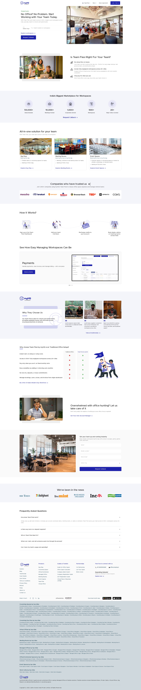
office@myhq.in (114, 567)
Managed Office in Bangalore (64, 649)
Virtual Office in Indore (78, 633)
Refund (22, 585)
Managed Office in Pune (34, 651)
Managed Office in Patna (87, 653)
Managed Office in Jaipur (46, 651)
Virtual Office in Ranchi (30, 636)
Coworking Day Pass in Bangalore (88, 622)
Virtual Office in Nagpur (83, 635)
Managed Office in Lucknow (32, 653)
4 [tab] (71, 285)
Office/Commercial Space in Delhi (44, 659)
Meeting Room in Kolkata (53, 644)
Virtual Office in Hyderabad (98, 631)
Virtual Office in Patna (66, 636)
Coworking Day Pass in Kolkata (98, 624)
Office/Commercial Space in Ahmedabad (35, 660)
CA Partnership (80, 567)
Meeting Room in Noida (25, 642)
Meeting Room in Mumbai (76, 642)
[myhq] (25, 3)
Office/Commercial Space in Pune (70, 660)
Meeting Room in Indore (66, 644)
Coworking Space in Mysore (89, 615)
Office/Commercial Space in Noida (27, 659)
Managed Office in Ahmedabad (108, 649)
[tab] (70, 517)
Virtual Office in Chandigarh (42, 635)
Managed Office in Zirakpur (62, 653)
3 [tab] (70, 285)
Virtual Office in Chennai (32, 633)
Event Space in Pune (109, 666)
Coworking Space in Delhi (54, 606)
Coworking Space (43, 569)
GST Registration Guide (63, 576)
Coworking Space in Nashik (101, 611)
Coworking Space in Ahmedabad (47, 608)
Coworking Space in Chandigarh (89, 609)
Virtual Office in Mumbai (85, 631)
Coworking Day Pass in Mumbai (104, 622)
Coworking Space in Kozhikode (102, 613)
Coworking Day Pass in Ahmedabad (37, 624)
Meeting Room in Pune (29, 644)
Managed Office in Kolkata (60, 651)
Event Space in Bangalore (60, 666)
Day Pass (41, 567)
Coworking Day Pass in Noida (26, 622)
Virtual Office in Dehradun (96, 635)
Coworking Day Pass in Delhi (40, 622)
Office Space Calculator (63, 569)
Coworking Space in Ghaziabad (40, 606)
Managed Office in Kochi (85, 651)
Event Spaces (42, 579)
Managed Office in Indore (72, 651)
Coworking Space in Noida (26, 606)
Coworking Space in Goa (60, 609)
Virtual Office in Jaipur (55, 633)
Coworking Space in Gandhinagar (33, 615)
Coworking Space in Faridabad (68, 606)
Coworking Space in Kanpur (45, 611)
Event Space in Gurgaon (47, 666)
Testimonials (23, 573)
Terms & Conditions (25, 580)
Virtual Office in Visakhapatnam (102, 633)
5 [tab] (72, 285)
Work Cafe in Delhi (34, 672)
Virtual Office (42, 583)
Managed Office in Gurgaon (50, 649)
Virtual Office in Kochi (89, 633)
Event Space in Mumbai (72, 666)
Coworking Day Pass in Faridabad (56, 622)
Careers (22, 569)
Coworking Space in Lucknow (105, 609)
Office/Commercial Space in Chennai (53, 660)
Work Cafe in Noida (24, 672)
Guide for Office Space (63, 567)
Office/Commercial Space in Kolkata (88, 660)
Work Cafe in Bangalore (56, 672)
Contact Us (23, 592)
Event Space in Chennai (97, 666)
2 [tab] (69, 285)
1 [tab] (68, 285)
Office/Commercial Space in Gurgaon (61, 659)
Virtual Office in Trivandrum (78, 636)
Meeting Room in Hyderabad (89, 642)
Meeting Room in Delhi (36, 642)
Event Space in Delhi (35, 666)
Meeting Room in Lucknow (79, 644)
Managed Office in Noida (25, 649)
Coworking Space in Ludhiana (74, 611)
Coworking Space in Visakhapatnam (45, 609)
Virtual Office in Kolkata (66, 633)
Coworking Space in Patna (72, 613)
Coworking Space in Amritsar (59, 611)
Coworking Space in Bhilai (76, 615)
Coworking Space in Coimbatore (74, 609)
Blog (21, 571)
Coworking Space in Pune (76, 608)
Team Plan (41, 581)
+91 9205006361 (101, 567)
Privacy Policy (23, 583)
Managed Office (43, 574)
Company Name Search (63, 572)
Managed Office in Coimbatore (99, 651)
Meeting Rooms (43, 576)
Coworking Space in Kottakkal (103, 615)
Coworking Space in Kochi (30, 609)
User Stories (23, 578)
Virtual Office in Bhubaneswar (70, 635)
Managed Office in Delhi (37, 649)
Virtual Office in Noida (25, 631)
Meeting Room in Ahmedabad (104, 642)
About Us (22, 590)
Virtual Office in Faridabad (47, 631)
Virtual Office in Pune (44, 633)
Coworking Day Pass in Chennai (54, 624)
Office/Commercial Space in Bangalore (79, 659)
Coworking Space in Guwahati (58, 613)
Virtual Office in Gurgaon (60, 631)
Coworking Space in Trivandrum (86, 613)
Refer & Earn (79, 572)
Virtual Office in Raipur (41, 636)
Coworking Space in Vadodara (62, 615)
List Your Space (80, 569)
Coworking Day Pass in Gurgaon (72, 622)
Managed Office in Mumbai (79, 649)
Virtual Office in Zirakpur (108, 635)
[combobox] (47, 28)
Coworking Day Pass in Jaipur (83, 624)
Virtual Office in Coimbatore (29, 635)
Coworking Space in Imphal (88, 611)
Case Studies (23, 576)
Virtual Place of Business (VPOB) (64, 580)
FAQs (21, 588)
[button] (28, 33)
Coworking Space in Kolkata (103, 608)
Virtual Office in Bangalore (73, 631)
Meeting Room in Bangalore (62, 642)
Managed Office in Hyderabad (93, 649)
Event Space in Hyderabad (85, 666)
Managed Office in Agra (75, 653)
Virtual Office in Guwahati (54, 636)
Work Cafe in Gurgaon (44, 672)
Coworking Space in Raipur (44, 613)
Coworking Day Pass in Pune (68, 624)
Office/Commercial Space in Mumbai (97, 659)
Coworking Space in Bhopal (30, 613)
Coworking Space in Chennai (62, 608)
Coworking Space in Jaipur (89, 608)
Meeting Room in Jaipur (41, 644)
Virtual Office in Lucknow (56, 635)
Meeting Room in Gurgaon (49, 642)
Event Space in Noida (24, 666)
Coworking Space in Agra (32, 611)
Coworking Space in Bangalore (97, 606)
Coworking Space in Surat (48, 615)
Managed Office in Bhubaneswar (47, 653)
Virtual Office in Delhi (35, 631)
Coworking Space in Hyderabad (31, 608)
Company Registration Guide (65, 574)
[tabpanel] (70, 268)
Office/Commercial (44, 572)
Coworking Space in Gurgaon (82, 606)
